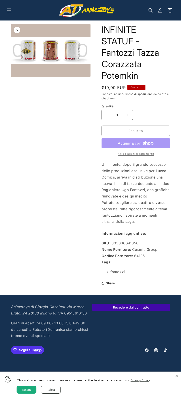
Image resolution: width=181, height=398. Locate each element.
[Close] (176, 376)
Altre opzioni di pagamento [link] (136, 153)
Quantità (107, 106)
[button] (9, 10)
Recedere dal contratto (131, 307)
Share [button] (110, 283)
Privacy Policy (140, 380)
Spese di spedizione (139, 94)
